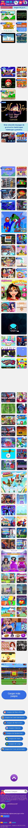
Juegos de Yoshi (14, 738)
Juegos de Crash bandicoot (14, 717)
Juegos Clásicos (14, 728)
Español (6, 816)
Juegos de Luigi (14, 744)
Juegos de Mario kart (14, 723)
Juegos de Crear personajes (14, 749)
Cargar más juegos (14, 694)
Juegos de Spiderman (15, 733)
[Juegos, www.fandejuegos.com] (10, 3)
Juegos (7, 801)
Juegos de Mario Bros (14, 712)
